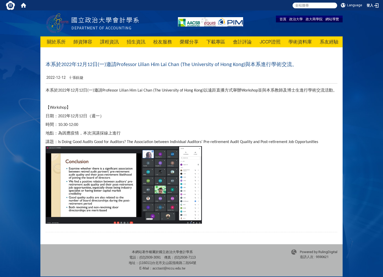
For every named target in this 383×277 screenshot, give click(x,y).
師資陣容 (82, 41)
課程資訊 (109, 41)
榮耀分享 (189, 41)
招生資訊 (136, 41)
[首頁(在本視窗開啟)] (23, 5)
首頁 (283, 19)
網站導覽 (332, 19)
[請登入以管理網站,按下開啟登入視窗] (10, 5)
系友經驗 (329, 41)
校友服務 (162, 41)
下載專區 (215, 41)
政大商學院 (314, 19)
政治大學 (296, 19)
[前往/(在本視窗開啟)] (105, 23)
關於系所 (56, 41)
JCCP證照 (270, 41)
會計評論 (242, 41)
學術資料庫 (300, 41)
